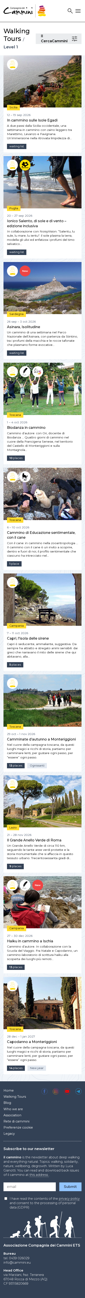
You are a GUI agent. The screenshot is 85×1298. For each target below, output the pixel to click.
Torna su (74, 1290)
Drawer (79, 11)
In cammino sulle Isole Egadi (32, 120)
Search (71, 11)
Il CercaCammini (75, 38)
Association (12, 1115)
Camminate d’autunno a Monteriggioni (41, 739)
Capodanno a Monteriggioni (32, 1042)
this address (39, 1175)
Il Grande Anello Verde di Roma (34, 840)
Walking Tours (16, 34)
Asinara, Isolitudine (23, 327)
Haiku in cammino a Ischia (30, 941)
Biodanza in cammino (26, 428)
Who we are (13, 1109)
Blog (7, 1103)
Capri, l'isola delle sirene (28, 638)
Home (8, 1090)
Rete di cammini (16, 1121)
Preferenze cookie (18, 1127)
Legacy (9, 1134)
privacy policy (69, 1199)
